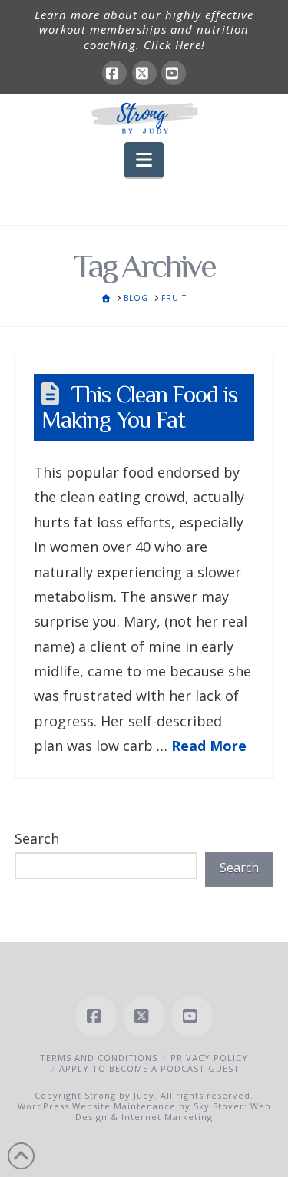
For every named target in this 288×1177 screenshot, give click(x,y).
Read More (209, 745)
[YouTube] (173, 73)
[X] (144, 73)
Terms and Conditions (98, 1057)
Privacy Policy (209, 1057)
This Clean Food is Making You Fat (139, 407)
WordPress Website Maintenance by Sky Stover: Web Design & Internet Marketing (144, 1111)
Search (37, 838)
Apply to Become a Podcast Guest (149, 1068)
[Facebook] (114, 73)
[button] (144, 159)
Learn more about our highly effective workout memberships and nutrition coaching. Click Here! (144, 29)
